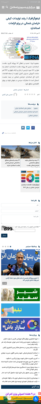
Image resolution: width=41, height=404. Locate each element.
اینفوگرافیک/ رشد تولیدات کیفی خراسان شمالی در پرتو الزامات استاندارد (23, 23)
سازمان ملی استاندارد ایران (23, 108)
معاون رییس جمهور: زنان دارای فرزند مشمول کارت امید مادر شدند (20, 373)
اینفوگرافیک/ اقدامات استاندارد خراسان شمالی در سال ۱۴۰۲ (30, 186)
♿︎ (36, 399)
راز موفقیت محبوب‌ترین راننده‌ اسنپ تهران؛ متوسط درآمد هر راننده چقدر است (19, 343)
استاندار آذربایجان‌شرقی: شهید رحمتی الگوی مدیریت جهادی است (19, 354)
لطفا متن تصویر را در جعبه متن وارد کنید (27, 227)
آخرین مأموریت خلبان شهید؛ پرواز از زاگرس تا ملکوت (22, 358)
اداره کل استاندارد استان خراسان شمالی (26, 112)
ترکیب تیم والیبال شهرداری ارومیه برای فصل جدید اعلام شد (20, 381)
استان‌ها (26, 90)
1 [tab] (10, 246)
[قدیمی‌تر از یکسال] (30, 151)
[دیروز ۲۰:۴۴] (20, 262)
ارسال (4, 235)
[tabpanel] (20, 267)
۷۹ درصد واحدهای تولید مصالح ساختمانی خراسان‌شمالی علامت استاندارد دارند (32, 164)
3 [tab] (5, 246)
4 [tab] (3, 246)
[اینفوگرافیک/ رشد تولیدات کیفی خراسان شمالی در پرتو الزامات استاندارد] (20, 48)
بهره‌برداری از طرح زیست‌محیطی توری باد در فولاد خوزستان (20, 378)
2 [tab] (8, 246)
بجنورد (36, 108)
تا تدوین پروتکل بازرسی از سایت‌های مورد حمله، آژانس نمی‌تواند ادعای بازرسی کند (22, 279)
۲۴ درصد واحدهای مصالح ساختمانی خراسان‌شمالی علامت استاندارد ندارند (12, 163)
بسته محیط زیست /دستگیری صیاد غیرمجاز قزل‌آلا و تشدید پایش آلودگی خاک (20, 368)
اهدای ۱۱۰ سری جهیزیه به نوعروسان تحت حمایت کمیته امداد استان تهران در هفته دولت (19, 363)
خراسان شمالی (17, 90)
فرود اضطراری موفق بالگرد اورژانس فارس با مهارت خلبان (20, 339)
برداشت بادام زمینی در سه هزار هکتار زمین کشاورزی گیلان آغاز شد (20, 348)
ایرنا (22, 7)
